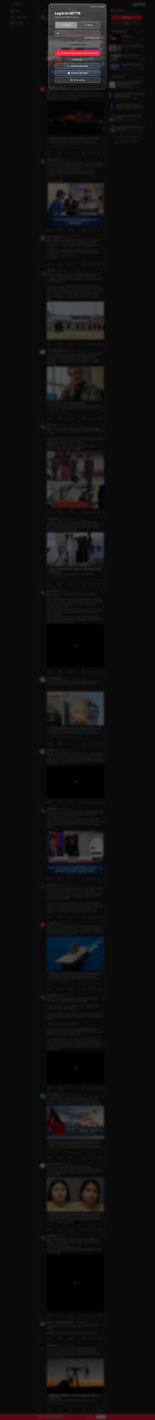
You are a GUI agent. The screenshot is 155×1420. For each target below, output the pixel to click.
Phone (90, 25)
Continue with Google (79, 66)
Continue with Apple (79, 73)
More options (79, 80)
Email (67, 25)
